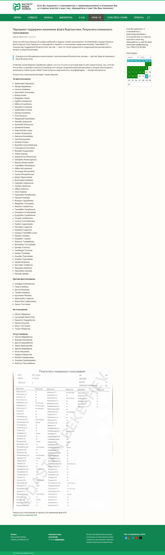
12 (136, 72)
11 (133, 72)
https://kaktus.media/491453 (25, 515)
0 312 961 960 (53, 537)
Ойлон (17, 17)
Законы (48, 17)
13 (140, 72)
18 (133, 76)
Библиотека (65, 17)
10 (129, 72)
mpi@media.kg (59, 539)
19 (136, 76)
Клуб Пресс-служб (117, 17)
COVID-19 (96, 17)
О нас (82, 17)
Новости (32, 17)
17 (129, 76)
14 (143, 72)
